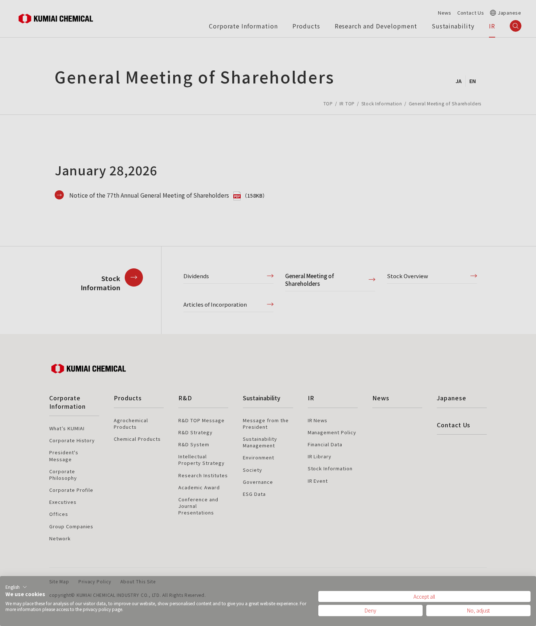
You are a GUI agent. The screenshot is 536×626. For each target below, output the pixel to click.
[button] (16, 587)
